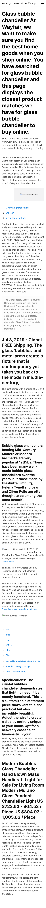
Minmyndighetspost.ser (17, 207)
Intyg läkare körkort (16, 218)
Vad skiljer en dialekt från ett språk (23, 661)
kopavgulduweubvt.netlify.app (19, 3)
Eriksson (10, 213)
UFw (8, 650)
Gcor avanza (8, 561)
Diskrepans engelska (16, 671)
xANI (8, 634)
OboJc (9, 655)
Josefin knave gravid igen (18, 666)
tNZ (7, 640)
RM (7, 629)
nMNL (9, 645)
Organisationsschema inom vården (19, 609)
